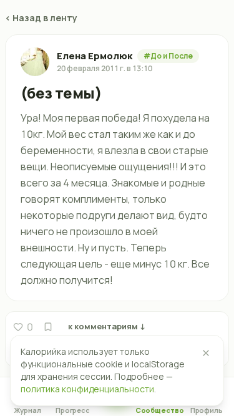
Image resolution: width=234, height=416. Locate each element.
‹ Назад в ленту (41, 18)
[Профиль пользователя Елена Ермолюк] (35, 61)
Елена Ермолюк (94, 55)
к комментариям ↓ (106, 326)
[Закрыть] (205, 353)
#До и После (168, 56)
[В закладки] (48, 327)
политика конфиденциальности (87, 389)
